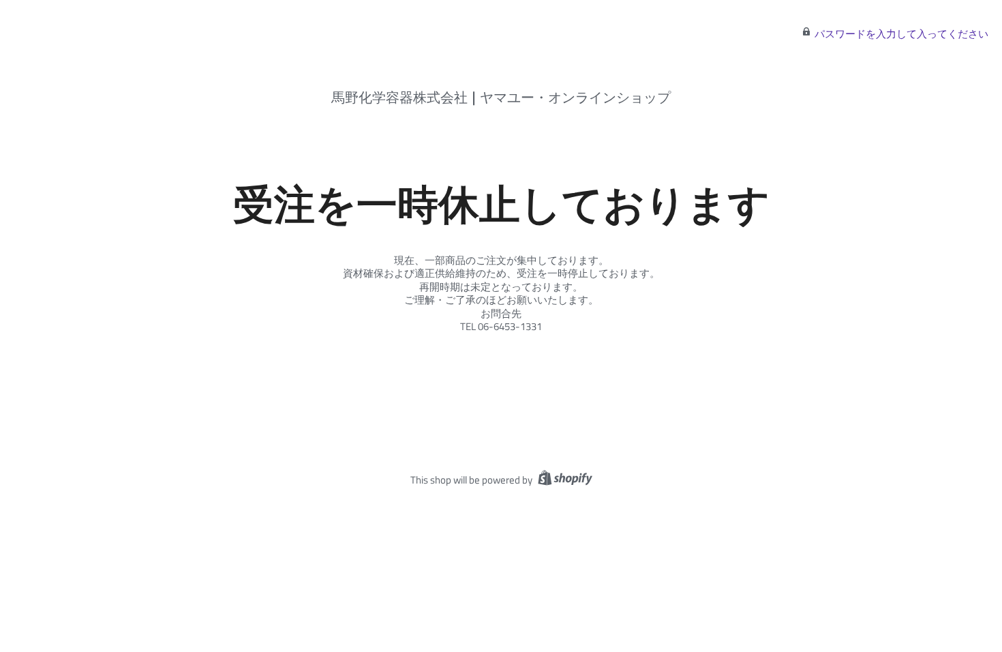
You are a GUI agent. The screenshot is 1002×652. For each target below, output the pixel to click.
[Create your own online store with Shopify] (563, 480)
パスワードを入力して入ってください (901, 34)
